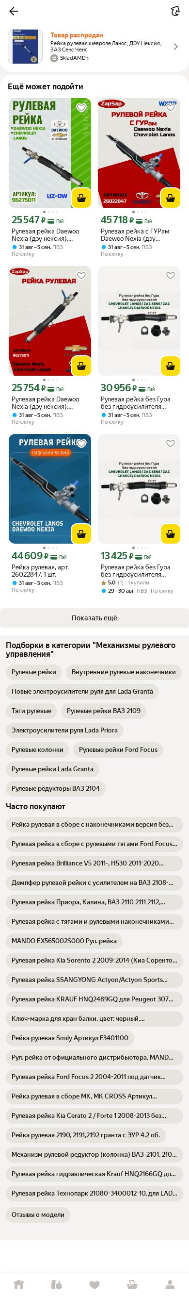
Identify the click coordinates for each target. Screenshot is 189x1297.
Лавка (57, 1285)
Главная (19, 1285)
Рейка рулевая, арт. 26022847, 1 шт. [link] (40, 571)
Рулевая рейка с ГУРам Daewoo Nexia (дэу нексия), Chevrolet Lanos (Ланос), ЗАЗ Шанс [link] (137, 235)
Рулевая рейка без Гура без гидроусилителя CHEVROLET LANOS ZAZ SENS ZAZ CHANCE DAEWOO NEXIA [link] (137, 403)
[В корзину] (81, 198)
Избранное (94, 1285)
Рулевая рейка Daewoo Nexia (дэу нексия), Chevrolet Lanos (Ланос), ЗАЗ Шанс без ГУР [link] (47, 235)
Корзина (132, 1285)
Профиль (170, 1285)
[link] (34, 672)
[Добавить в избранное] (81, 108)
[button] (13, 11)
